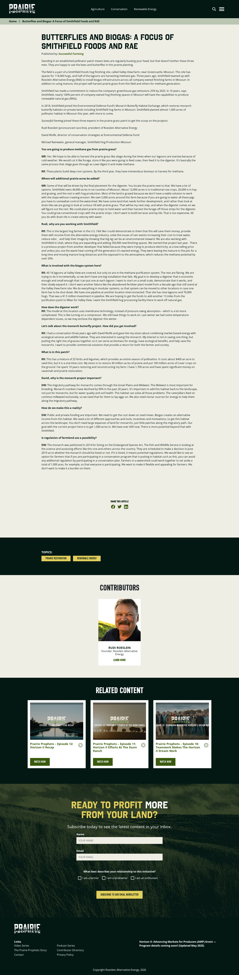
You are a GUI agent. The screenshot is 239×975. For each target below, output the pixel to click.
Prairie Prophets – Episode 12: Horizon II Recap (51, 745)
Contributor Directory (70, 950)
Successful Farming (71, 54)
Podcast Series (66, 945)
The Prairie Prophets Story (30, 950)
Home (13, 21)
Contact (19, 954)
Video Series (21, 945)
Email (80, 851)
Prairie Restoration (56, 558)
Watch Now (40, 761)
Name (80, 834)
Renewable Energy (87, 558)
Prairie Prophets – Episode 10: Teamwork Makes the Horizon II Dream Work (178, 747)
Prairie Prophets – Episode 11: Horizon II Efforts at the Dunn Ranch (115, 747)
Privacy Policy (65, 954)
